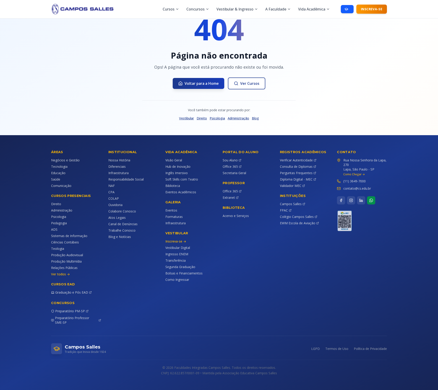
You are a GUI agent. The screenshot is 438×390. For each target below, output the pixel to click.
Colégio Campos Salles (297, 216)
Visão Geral (173, 160)
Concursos (195, 9)
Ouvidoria (115, 205)
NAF (111, 185)
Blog (255, 118)
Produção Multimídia (66, 261)
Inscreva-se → (175, 241)
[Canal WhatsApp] (371, 200)
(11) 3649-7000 (354, 181)
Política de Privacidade (370, 348)
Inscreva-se (371, 9)
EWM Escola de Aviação (297, 223)
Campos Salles (291, 204)
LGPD (315, 348)
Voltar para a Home (202, 83)
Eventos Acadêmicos (180, 192)
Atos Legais (117, 217)
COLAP (113, 198)
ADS (54, 229)
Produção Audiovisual (67, 255)
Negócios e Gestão (65, 160)
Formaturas (174, 216)
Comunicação (61, 185)
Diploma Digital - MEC (296, 179)
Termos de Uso (336, 348)
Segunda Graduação (180, 267)
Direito (202, 118)
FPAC (284, 210)
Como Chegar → (354, 174)
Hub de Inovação (177, 166)
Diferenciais (117, 166)
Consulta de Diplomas (296, 166)
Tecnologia (59, 166)
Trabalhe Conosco (122, 230)
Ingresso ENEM (176, 254)
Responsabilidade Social (126, 179)
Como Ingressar (177, 279)
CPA (111, 192)
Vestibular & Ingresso (234, 9)
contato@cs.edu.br (357, 188)
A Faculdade (275, 9)
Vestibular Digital (177, 247)
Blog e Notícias (119, 237)
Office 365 (230, 166)
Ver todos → (60, 274)
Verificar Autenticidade (296, 160)
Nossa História (119, 160)
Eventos (171, 210)
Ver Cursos (249, 83)
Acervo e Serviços (236, 216)
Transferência (175, 260)
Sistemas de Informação (69, 236)
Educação (58, 173)
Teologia (57, 248)
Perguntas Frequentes (296, 173)
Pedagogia (59, 223)
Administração (238, 118)
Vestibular (186, 118)
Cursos (169, 9)
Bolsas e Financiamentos (184, 273)
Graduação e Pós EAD (71, 292)
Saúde (55, 179)
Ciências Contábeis (65, 242)
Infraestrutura (118, 173)
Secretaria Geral (234, 173)
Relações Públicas (64, 268)
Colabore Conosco (122, 211)
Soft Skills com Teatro (181, 179)
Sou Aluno (230, 160)
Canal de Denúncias (123, 224)
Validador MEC (290, 185)
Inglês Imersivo (176, 173)
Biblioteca (172, 185)
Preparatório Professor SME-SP (72, 320)
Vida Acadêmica (311, 9)
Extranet (229, 197)
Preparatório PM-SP (70, 311)
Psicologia (217, 118)
